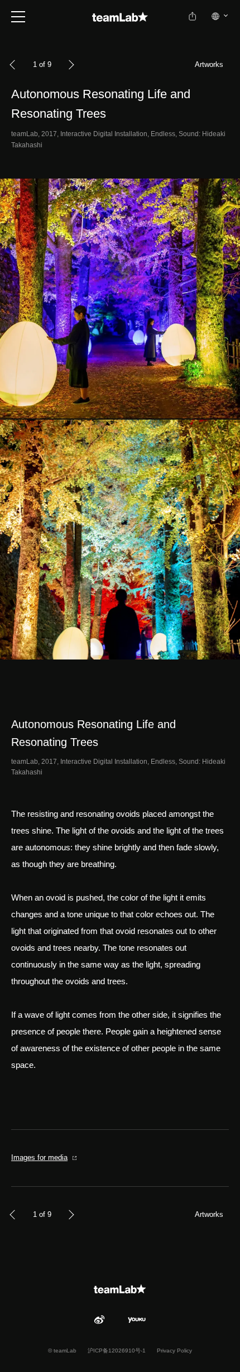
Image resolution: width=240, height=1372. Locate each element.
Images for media (39, 1157)
